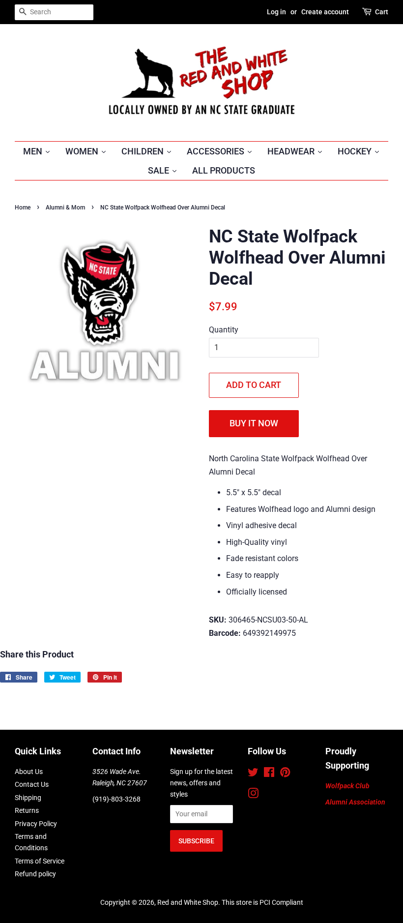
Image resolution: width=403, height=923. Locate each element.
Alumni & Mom (65, 207)
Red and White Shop (187, 902)
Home (22, 207)
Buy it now (254, 423)
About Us (29, 771)
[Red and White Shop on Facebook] (269, 774)
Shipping (28, 798)
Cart (381, 12)
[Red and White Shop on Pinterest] (285, 774)
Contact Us (32, 784)
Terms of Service (39, 861)
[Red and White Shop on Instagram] (253, 795)
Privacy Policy (36, 824)
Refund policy (35, 874)
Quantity (223, 329)
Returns (27, 810)
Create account (325, 12)
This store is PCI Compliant (262, 902)
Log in (276, 12)
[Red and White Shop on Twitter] (253, 774)
